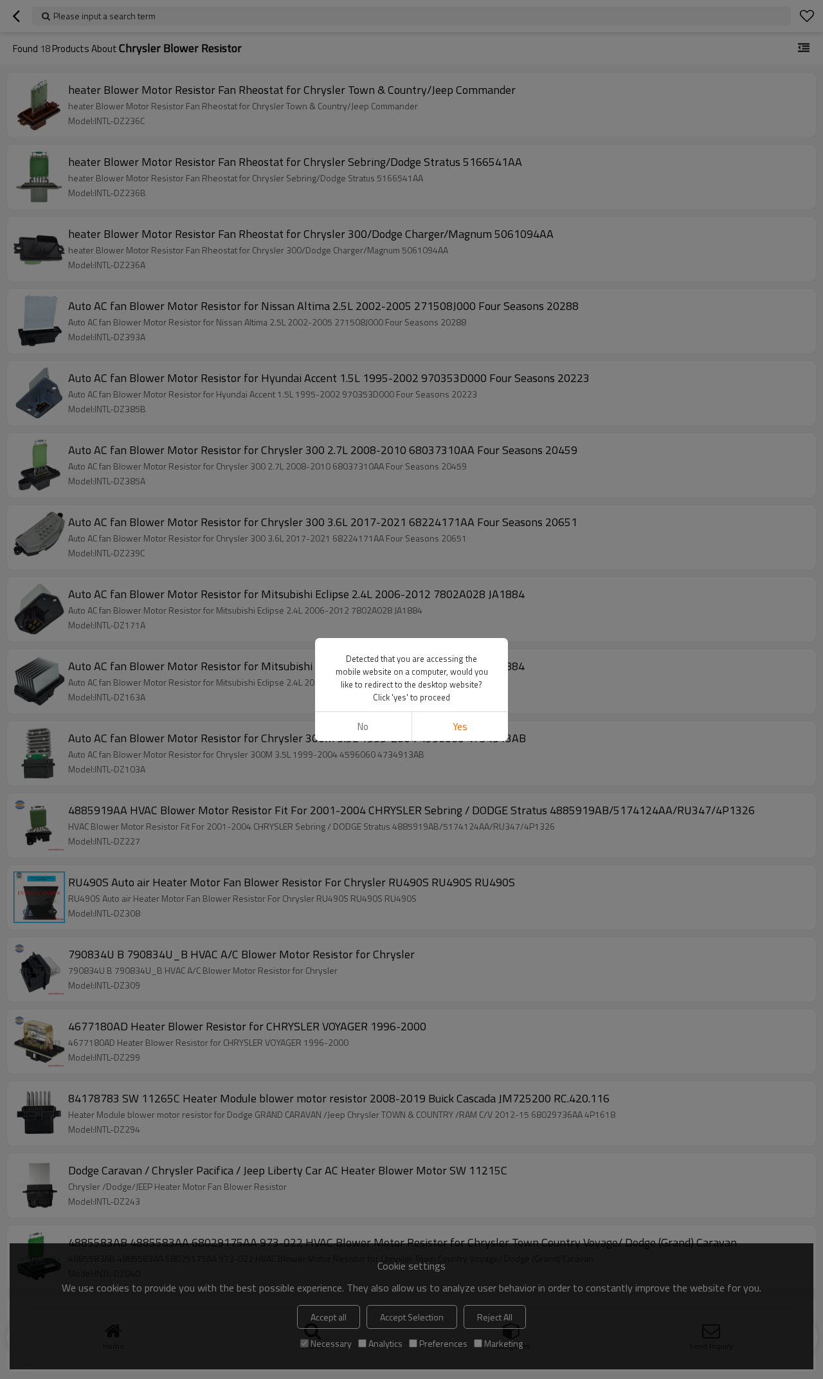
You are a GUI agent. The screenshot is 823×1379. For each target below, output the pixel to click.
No (362, 726)
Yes (460, 726)
